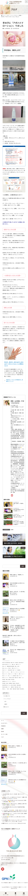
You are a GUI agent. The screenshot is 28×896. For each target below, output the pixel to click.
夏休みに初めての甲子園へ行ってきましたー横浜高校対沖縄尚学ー (18, 523)
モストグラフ (6, 677)
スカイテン (6, 673)
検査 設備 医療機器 (8, 683)
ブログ (2, 737)
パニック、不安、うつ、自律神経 (10, 675)
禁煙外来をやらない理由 (8, 685)
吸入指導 (12, 677)
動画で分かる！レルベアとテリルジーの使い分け (12, 823)
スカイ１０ (12, 673)
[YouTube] (12, 495)
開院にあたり (6, 706)
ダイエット (22, 673)
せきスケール (15, 668)
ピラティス (20, 675)
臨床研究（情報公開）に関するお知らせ (12, 635)
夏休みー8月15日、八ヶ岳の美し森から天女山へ (18, 516)
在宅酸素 (9, 679)
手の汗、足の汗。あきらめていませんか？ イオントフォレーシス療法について (14, 363)
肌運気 (19, 685)
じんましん (6, 668)
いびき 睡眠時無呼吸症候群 (9, 666)
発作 (18, 683)
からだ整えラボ (9, 518)
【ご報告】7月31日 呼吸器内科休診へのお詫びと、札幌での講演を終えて (17, 642)
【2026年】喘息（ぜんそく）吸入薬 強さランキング (13, 794)
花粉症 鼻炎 (18, 687)
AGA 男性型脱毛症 (7, 662)
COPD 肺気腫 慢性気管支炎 (18, 662)
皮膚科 (11, 506)
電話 (15, 894)
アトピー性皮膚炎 (17, 670)
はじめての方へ (4, 723)
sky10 (14, 664)
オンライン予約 (4, 734)
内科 (5, 701)
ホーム (2, 720)
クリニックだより (9, 512)
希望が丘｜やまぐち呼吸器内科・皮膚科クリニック (14, 380)
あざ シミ (19, 664)
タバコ (17, 673)
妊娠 (13, 679)
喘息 (4, 679)
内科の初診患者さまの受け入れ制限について (18, 510)
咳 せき (22, 677)
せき (10, 668)
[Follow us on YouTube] (2, 868)
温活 (15, 683)
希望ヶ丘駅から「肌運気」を (18, 504)
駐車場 (2, 731)
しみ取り (18, 666)
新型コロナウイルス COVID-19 (10, 681)
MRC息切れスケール (7, 664)
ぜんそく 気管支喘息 (8, 670)
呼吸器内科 (3, 726)
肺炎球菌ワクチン (7, 687)
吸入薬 (17, 677)
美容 (15, 685)
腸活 (13, 687)
